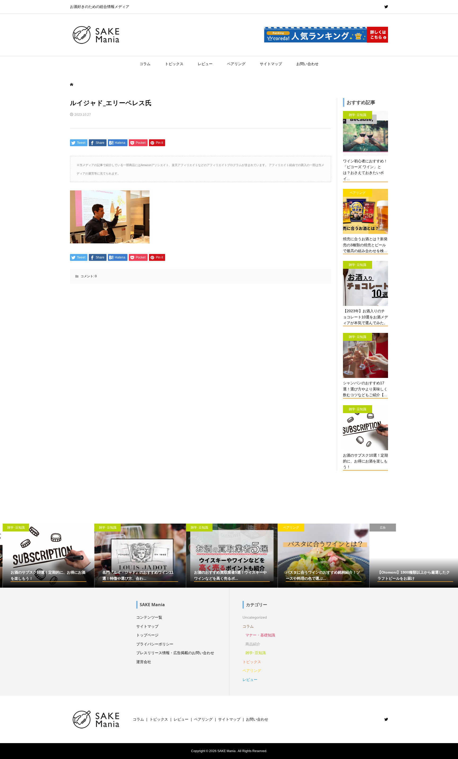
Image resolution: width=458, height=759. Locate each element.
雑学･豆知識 (255, 653)
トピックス (174, 64)
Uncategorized (255, 617)
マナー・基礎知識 (260, 635)
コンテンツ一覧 (149, 617)
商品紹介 (252, 644)
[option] (46, 556)
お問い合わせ (307, 64)
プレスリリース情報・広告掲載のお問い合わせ (175, 653)
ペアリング (236, 64)
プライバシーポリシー (154, 644)
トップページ (147, 635)
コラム (145, 64)
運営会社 (143, 662)
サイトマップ (271, 64)
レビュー (205, 64)
